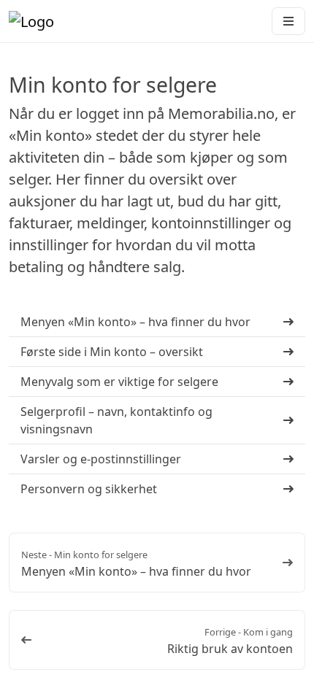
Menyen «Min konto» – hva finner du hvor (136, 571)
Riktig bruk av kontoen (230, 649)
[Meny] (288, 21)
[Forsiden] (31, 21)
